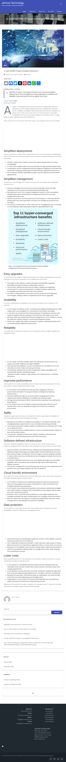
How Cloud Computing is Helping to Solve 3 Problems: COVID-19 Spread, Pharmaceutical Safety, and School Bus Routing (28, 644)
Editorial (28, 75)
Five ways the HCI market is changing (16, 634)
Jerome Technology (13, 3)
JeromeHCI (49, 711)
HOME (24, 11)
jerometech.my (26, 711)
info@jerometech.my (24, 719)
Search (6, 609)
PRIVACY (59, 11)
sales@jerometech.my (24, 724)
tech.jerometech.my (25, 715)
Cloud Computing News (12, 680)
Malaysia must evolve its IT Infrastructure (18, 625)
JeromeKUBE (49, 721)
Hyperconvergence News (14, 75)
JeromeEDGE (49, 717)
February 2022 (9, 667)
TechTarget (13, 101)
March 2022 (8, 662)
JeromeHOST (49, 715)
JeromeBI (49, 713)
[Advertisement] (33, 136)
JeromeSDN (49, 719)
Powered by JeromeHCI (8, 755)
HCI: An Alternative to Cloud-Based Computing (20, 629)
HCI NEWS (51, 11)
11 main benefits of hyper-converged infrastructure (21, 71)
